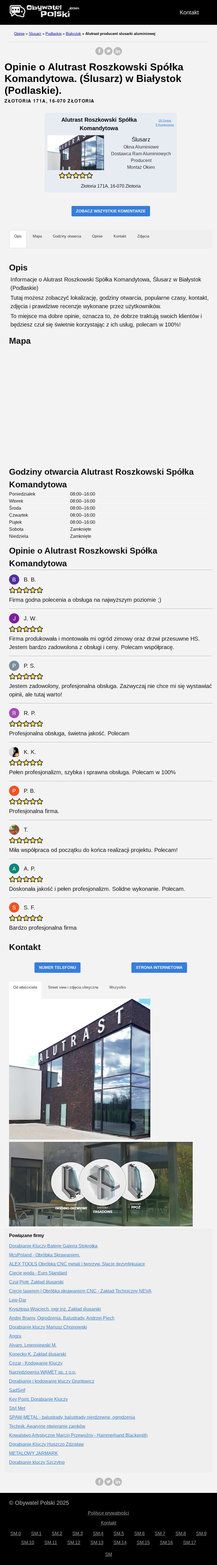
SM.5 (119, 1533)
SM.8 (180, 1533)
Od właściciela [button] (25, 987)
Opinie (19, 34)
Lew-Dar (17, 1300)
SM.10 (27, 1542)
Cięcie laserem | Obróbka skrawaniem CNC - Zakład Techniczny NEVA (80, 1291)
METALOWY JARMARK (33, 1453)
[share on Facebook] (99, 54)
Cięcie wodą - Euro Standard (38, 1273)
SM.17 (189, 1542)
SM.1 (36, 1533)
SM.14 (120, 1542)
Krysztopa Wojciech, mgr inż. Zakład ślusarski (55, 1309)
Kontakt (189, 12)
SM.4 (98, 1533)
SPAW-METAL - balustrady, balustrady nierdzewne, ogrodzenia (72, 1417)
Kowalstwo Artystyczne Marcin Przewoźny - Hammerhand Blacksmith (78, 1435)
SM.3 (77, 1533)
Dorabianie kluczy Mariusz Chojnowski (48, 1327)
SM (108, 1554)
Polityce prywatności (108, 1513)
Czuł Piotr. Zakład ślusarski (36, 1282)
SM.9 (201, 1533)
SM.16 (166, 1542)
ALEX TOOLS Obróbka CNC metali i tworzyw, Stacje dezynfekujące (77, 1264)
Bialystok (73, 34)
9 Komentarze (165, 124)
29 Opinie (165, 120)
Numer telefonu (57, 967)
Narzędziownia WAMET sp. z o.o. (42, 1372)
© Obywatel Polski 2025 (39, 1503)
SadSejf (17, 1390)
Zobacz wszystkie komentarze (111, 211)
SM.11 (50, 1542)
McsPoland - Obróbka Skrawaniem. (44, 1255)
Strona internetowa (159, 967)
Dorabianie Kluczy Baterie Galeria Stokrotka (53, 1246)
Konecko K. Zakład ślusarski (37, 1354)
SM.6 (139, 1533)
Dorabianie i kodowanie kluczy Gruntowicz (51, 1381)
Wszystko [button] (117, 987)
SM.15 (143, 1542)
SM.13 (96, 1542)
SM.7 (160, 1533)
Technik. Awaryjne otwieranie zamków (47, 1426)
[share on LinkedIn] (117, 54)
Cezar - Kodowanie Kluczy (35, 1363)
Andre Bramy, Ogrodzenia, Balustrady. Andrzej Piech (61, 1318)
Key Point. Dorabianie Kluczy (38, 1399)
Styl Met (17, 1408)
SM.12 (73, 1542)
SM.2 (57, 1533)
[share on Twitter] (108, 54)
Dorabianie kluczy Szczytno (37, 1462)
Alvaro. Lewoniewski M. (33, 1345)
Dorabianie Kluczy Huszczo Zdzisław (46, 1444)
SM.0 (15, 1533)
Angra (15, 1336)
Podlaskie (53, 34)
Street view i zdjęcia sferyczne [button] (73, 987)
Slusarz (35, 34)
